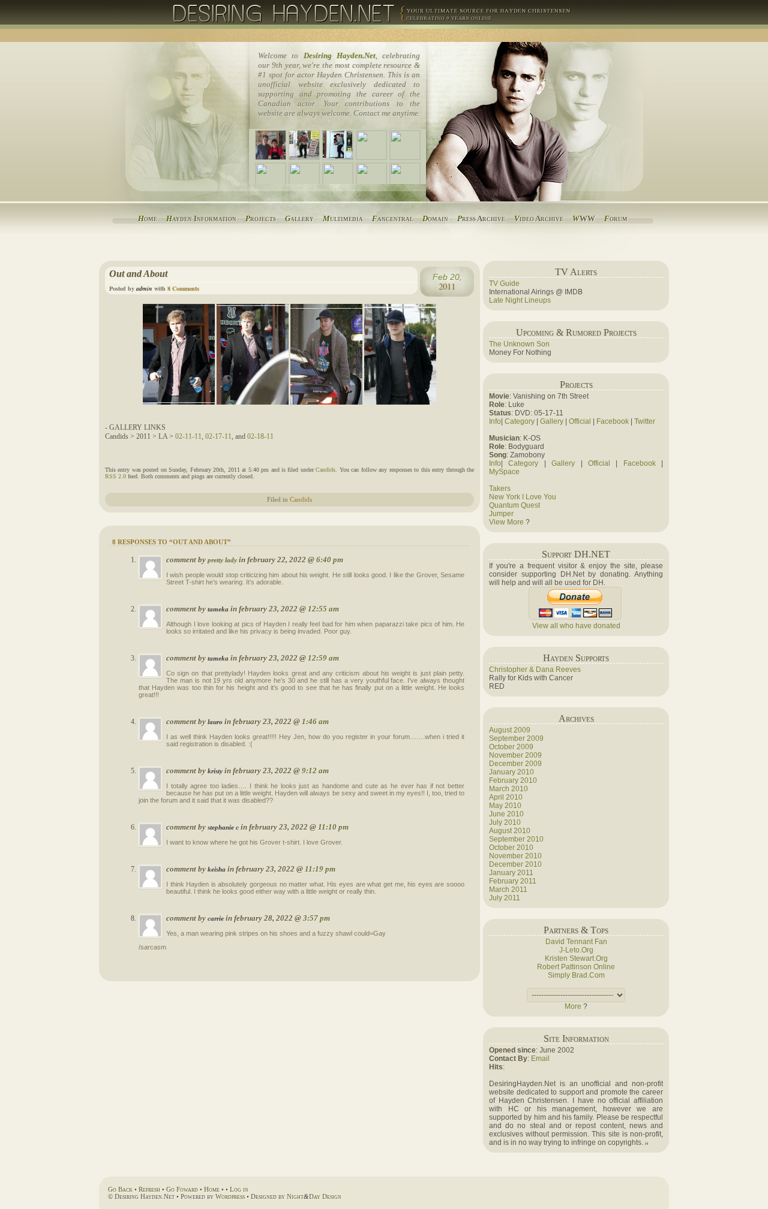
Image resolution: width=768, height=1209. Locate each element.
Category (520, 421)
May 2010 (505, 805)
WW (583, 218)
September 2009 (516, 738)
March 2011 (508, 889)
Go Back (120, 1189)
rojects (260, 218)
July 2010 (505, 822)
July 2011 (504, 898)
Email (540, 1058)
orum (616, 218)
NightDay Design (314, 1196)
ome (147, 218)
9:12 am (315, 770)
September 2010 (516, 839)
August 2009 (509, 730)
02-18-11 (260, 436)
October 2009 (511, 747)
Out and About (138, 274)
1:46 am (315, 721)
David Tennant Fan (576, 941)
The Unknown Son (519, 344)
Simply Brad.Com (576, 975)
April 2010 (506, 797)
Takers (500, 488)
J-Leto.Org (576, 950)
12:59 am (323, 657)
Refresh (149, 1189)
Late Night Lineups (520, 300)
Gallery (551, 421)
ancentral (392, 218)
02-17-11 (218, 436)
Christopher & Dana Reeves (535, 669)
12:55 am (323, 608)
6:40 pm (329, 559)
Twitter (644, 421)
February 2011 (512, 881)
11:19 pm (320, 868)
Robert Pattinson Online (576, 967)
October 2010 (511, 847)
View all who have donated (576, 626)
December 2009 (515, 763)
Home (212, 1189)
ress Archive (481, 218)
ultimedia (343, 218)
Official (580, 421)
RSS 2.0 (115, 476)
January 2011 (511, 873)
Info (495, 421)
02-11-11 (188, 436)
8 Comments (183, 288)
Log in (239, 1189)
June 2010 (506, 814)
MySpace (504, 472)
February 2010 (513, 780)
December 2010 (515, 864)
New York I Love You (522, 497)
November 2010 (515, 856)
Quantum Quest (514, 505)
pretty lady (222, 560)
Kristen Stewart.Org (576, 958)
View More (506, 522)
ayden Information (201, 218)
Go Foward (182, 1189)
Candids (325, 469)
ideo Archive (538, 218)
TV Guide (504, 283)
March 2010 (508, 789)
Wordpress (230, 1196)
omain (435, 218)
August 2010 (509, 831)
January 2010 (511, 772)
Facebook (612, 421)
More (573, 1006)
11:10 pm (333, 826)
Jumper (501, 513)
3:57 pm (316, 917)
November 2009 (515, 755)
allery (299, 218)
